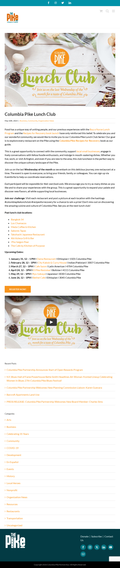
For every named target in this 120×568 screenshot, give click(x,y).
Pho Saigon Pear (20, 241)
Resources (12, 504)
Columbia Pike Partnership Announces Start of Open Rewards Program (45, 369)
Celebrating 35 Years (18, 433)
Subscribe (96, 536)
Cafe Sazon (41, 266)
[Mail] (83, 554)
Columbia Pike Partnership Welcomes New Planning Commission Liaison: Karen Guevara (54, 387)
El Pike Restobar (41, 270)
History (11, 476)
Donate (84, 536)
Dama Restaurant (46, 258)
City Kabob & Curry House (52, 262)
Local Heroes (13, 483)
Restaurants (13, 511)
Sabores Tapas (18, 230)
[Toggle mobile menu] (113, 11)
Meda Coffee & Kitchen (23, 226)
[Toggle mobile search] (107, 11)
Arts (9, 419)
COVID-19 (12, 447)
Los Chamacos (18, 223)
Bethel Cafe (38, 277)
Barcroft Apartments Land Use (23, 394)
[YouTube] (110, 547)
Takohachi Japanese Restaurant (28, 234)
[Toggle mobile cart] (101, 11)
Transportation (15, 518)
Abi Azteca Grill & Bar (22, 238)
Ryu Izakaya (38, 273)
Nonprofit (12, 490)
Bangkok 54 (17, 219)
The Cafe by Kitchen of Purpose (28, 245)
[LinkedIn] (103, 547)
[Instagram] (90, 547)
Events (10, 468)
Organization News (46, 121)
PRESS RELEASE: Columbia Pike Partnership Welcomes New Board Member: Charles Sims (55, 401)
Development (14, 454)
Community (32, 121)
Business (23, 121)
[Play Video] (51, 322)
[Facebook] (83, 547)
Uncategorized (14, 525)
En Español (12, 461)
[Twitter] (97, 547)
